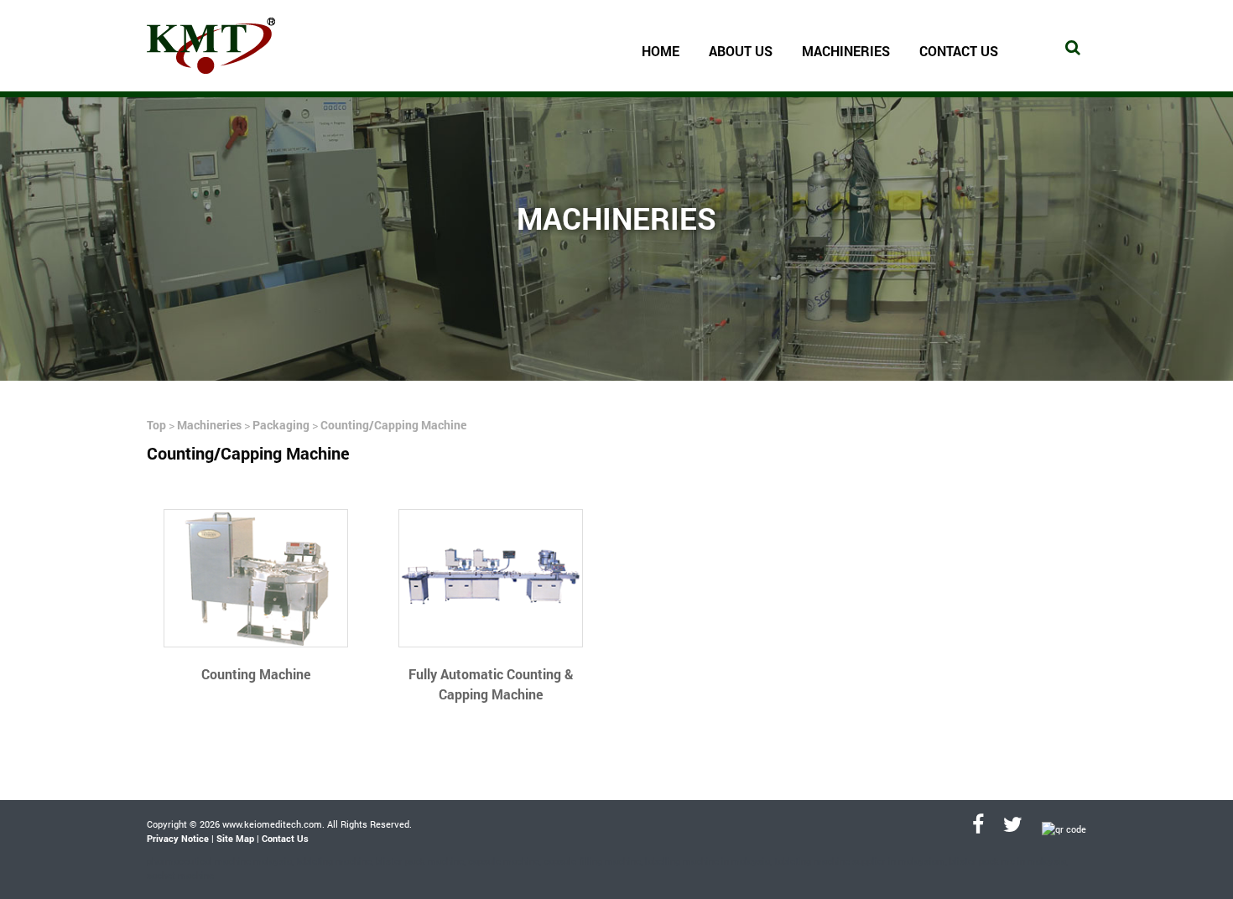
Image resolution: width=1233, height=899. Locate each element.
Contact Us (958, 51)
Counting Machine (255, 674)
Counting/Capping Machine (393, 425)
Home (660, 51)
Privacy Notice (178, 838)
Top (156, 425)
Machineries (209, 425)
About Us (741, 51)
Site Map (235, 838)
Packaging (281, 425)
